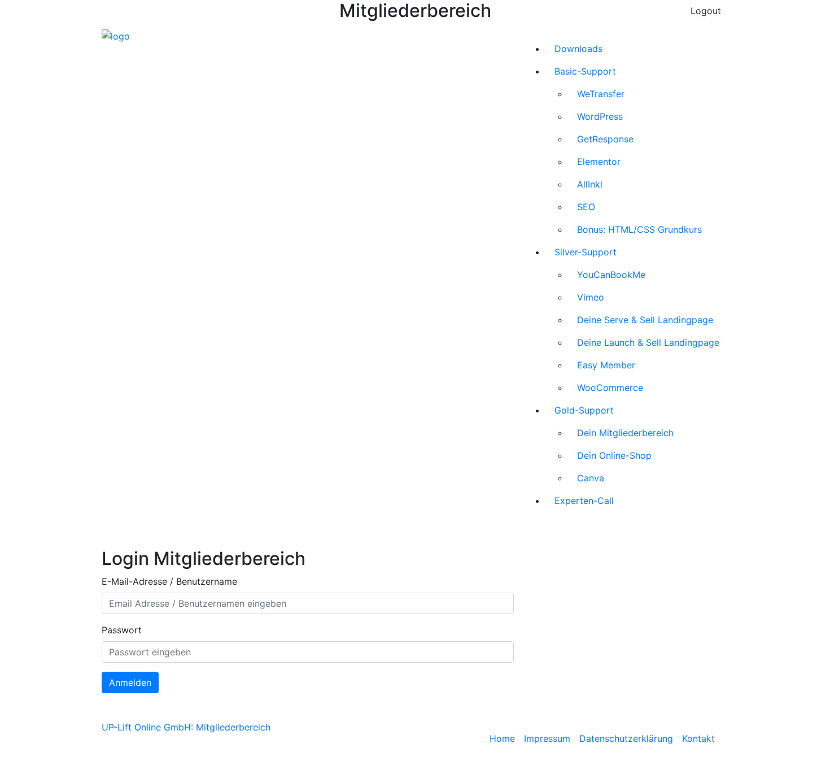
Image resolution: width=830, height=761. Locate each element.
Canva (590, 478)
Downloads (578, 48)
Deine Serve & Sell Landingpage (645, 319)
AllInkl (589, 184)
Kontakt (698, 738)
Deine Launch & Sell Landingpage (648, 342)
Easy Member (606, 365)
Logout (706, 10)
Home (502, 738)
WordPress (600, 116)
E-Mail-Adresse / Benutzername (169, 581)
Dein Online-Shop (614, 455)
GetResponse (605, 139)
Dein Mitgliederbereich (625, 432)
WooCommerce (610, 387)
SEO (586, 206)
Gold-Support (584, 410)
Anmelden (130, 682)
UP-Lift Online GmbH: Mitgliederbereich (186, 727)
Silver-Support (585, 252)
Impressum (547, 738)
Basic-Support (585, 71)
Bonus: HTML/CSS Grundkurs (639, 229)
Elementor (599, 161)
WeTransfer (600, 93)
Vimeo (590, 297)
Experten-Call (584, 500)
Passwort (122, 630)
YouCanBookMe (611, 274)
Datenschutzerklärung (626, 738)
